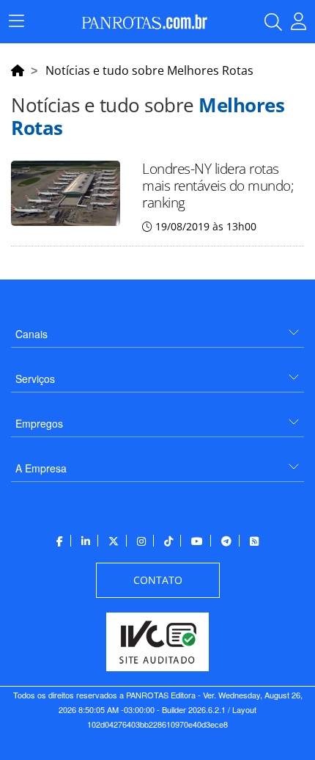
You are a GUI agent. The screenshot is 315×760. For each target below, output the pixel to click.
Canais (31, 333)
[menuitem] (157, 328)
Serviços (35, 378)
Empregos (39, 423)
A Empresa (41, 468)
